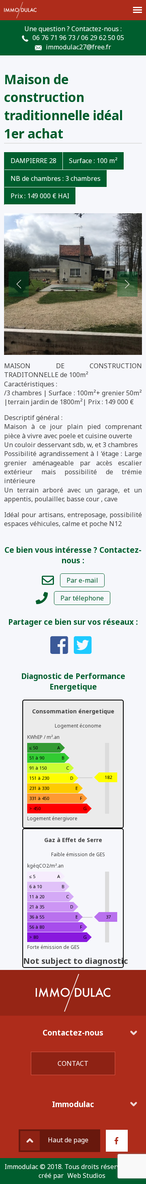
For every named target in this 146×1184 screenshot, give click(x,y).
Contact (73, 1063)
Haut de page (68, 1139)
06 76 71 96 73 (53, 37)
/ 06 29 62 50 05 (100, 37)
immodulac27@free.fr (78, 46)
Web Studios (86, 1175)
